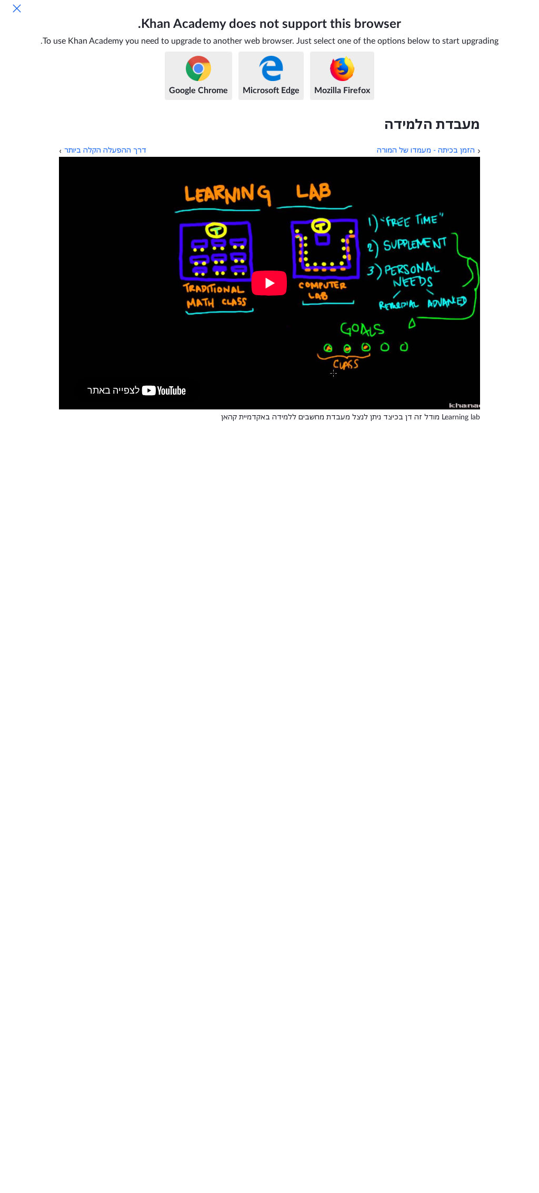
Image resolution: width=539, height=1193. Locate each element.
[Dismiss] (16, 8)
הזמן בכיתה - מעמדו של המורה (426, 150)
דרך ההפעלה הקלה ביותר (105, 150)
